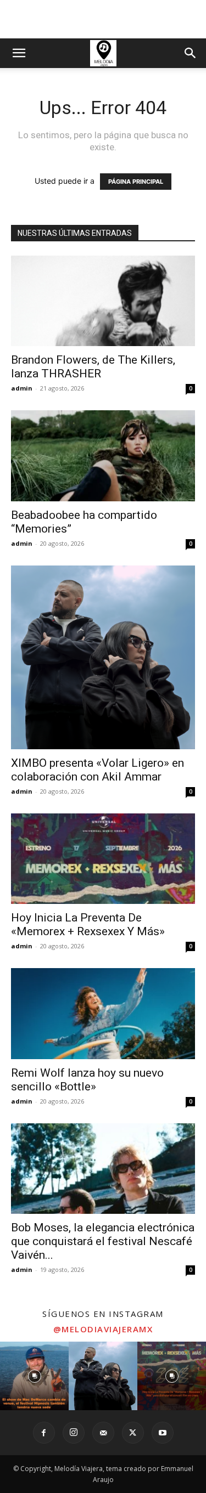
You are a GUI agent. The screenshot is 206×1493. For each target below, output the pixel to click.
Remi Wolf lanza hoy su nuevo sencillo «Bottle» (87, 1079)
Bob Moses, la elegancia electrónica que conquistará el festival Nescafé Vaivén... (102, 1241)
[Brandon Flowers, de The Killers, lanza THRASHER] (103, 301)
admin (21, 388)
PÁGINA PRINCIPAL (135, 181)
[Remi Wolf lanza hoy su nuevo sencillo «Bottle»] (103, 1013)
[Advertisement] (103, 19)
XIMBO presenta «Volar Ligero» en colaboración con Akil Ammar (97, 769)
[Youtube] (163, 1433)
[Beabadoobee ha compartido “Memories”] (103, 455)
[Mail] (103, 1433)
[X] (133, 1433)
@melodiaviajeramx (103, 1329)
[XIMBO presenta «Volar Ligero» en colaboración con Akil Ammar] (103, 657)
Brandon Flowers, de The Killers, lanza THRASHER (93, 366)
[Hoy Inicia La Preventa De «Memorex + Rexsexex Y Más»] (103, 858)
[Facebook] (44, 1433)
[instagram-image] (34, 1376)
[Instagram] (74, 1433)
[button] (18, 53)
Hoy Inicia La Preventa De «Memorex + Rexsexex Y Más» (88, 924)
